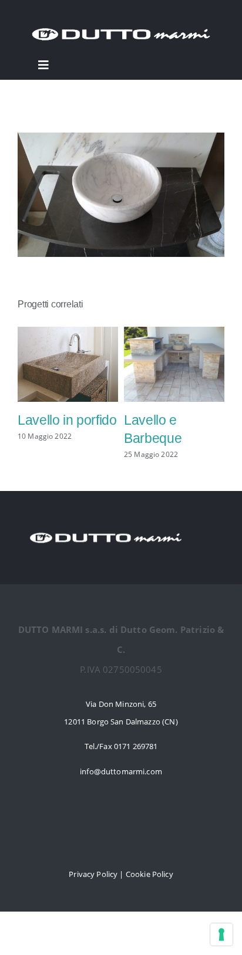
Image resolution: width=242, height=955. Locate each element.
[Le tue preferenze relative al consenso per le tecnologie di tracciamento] (221, 934)
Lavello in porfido (67, 420)
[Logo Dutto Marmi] (121, 25)
